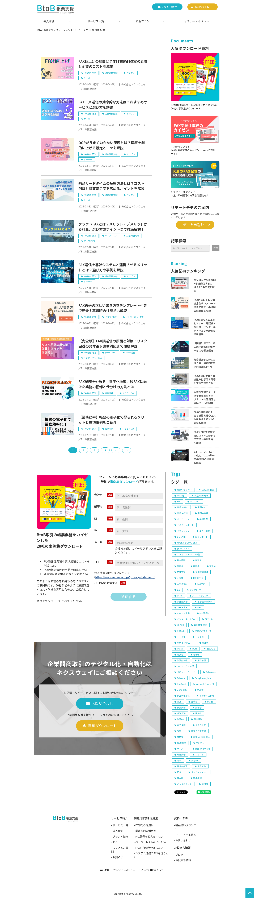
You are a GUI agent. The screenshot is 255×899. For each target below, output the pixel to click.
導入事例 (48, 21)
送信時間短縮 (111, 72)
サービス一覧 (95, 21)
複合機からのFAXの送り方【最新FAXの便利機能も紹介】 (204, 363)
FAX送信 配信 (90, 72)
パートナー (182, 607)
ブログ (179, 854)
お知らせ (118, 857)
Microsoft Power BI (205, 683)
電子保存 (181, 725)
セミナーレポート (185, 524)
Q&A (179, 760)
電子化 (196, 654)
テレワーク (195, 501)
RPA (199, 607)
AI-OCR (180, 625)
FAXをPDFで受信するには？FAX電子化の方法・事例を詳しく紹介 (205, 437)
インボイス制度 (206, 695)
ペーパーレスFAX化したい (150, 842)
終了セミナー (183, 548)
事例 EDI (201, 507)
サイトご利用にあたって (150, 870)
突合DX (194, 760)
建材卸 (180, 778)
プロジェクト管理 (185, 666)
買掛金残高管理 (198, 730)
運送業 (212, 566)
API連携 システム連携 (187, 542)
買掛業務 (181, 707)
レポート (199, 754)
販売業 (180, 566)
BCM (194, 648)
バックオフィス (184, 783)
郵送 (179, 701)
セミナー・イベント (196, 21)
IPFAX (179, 595)
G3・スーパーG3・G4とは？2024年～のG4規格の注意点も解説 (204, 457)
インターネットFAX (134, 316)
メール (98, 542)
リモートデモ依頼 (185, 834)
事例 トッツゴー (184, 642)
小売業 (180, 577)
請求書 (180, 736)
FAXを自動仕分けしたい (149, 847)
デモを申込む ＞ (195, 224)
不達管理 (181, 572)
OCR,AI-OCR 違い (201, 736)
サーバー (88, 78)
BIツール (209, 619)
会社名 (98, 495)
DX (178, 589)
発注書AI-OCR (200, 625)
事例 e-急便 (203, 513)
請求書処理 (182, 766)
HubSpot (181, 683)
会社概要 (104, 870)
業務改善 (109, 393)
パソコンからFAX (200, 595)
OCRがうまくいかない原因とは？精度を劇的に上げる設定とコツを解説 (111, 145)
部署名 (98, 506)
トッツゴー (200, 636)
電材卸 (205, 783)
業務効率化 (182, 660)
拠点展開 (181, 560)
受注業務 (181, 713)
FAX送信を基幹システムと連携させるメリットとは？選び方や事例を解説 (112, 267)
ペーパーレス (111, 235)
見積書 (194, 701)
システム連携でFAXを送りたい (151, 855)
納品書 (200, 689)
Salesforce (210, 672)
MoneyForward (202, 748)
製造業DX (181, 742)
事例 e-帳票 (182, 507)
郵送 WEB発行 (201, 495)
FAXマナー (202, 583)
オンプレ (130, 72)
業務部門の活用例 (145, 831)
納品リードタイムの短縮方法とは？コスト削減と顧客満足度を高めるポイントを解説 (111, 186)
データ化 (181, 636)
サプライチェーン (199, 772)
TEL (96, 562)
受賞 (179, 730)
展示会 (198, 707)
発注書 (205, 642)
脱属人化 (211, 648)
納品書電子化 (183, 695)
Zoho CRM (182, 689)
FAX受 (179, 648)
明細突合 (181, 754)
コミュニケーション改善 (188, 554)
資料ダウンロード (204, 6)
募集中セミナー (184, 489)
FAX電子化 (198, 577)
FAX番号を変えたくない (149, 836)
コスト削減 (204, 530)
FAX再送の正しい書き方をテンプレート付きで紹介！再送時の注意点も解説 (112, 308)
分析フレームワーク (186, 672)
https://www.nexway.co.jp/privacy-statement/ (125, 577)
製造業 (198, 560)
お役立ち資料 (183, 860)
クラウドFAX (89, 240)
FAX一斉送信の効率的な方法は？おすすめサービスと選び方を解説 (112, 104)
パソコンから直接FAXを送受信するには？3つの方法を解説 (205, 285)
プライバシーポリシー (123, 870)
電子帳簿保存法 (204, 601)
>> (126, 450)
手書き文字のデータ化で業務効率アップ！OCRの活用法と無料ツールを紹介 (205, 397)
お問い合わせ (169, 6)
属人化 (198, 713)
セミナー (118, 842)
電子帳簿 (198, 719)
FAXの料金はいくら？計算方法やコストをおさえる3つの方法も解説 (205, 417)
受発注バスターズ (203, 630)
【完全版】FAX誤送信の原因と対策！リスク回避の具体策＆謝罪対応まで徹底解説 (112, 343)
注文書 (180, 654)
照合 (179, 772)
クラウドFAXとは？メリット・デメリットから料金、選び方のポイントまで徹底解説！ (112, 226)
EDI (178, 501)
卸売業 (196, 566)
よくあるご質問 (119, 849)
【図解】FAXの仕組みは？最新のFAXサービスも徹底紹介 (204, 346)
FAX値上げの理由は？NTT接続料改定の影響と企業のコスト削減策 (112, 64)
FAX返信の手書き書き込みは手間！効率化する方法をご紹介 (205, 379)
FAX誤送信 (130, 352)
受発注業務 (182, 601)
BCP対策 (181, 536)
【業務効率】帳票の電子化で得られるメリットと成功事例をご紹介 (111, 420)
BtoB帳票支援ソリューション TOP (56, 30)
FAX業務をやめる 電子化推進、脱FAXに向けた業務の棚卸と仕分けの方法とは (112, 384)
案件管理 (201, 660)
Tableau (181, 678)
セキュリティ (183, 530)
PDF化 (210, 701)
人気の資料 (182, 583)
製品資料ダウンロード (186, 827)
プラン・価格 (120, 836)
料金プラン (143, 21)
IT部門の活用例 (144, 825)
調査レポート (201, 536)
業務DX (180, 719)
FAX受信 (181, 495)
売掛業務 (197, 778)
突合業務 (201, 766)
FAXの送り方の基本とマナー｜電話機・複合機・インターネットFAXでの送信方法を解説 (205, 327)
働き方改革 (200, 725)
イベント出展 (183, 613)
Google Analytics (203, 678)
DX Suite (181, 630)
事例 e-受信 (182, 513)
